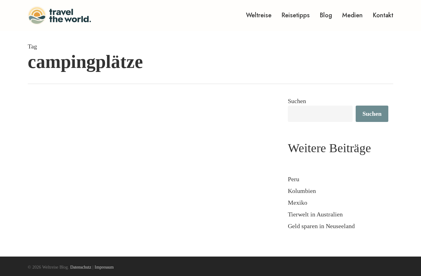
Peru (293, 179)
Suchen (297, 101)
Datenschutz (80, 267)
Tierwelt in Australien (315, 214)
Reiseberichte (55, 234)
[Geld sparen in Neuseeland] (148, 195)
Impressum (104, 267)
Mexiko (297, 202)
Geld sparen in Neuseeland (321, 226)
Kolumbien (302, 190)
